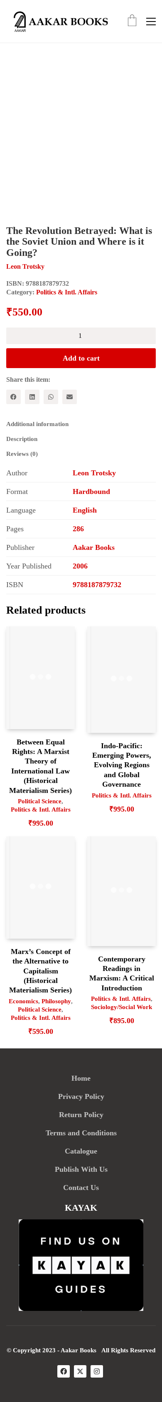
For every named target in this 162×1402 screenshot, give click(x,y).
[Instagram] (97, 1371)
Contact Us (81, 1187)
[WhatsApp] (51, 397)
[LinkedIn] (32, 397)
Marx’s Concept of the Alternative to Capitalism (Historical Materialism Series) (40, 971)
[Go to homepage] (58, 21)
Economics (23, 1001)
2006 (80, 566)
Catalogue (81, 1151)
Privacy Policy (81, 1096)
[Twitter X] (80, 1371)
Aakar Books (94, 547)
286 (78, 529)
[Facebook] (13, 397)
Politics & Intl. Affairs (66, 292)
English (85, 510)
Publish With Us (81, 1169)
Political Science (39, 801)
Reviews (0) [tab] (22, 453)
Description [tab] (21, 439)
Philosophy (56, 1001)
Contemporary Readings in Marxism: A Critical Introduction (121, 973)
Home (81, 1078)
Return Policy (81, 1115)
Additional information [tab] (37, 424)
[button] (151, 21)
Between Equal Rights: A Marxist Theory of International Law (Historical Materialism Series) (40, 766)
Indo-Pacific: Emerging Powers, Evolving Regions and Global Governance (121, 765)
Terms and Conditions (81, 1133)
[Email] (69, 397)
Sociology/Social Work (121, 1007)
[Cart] (132, 21)
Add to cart (81, 358)
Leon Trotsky (94, 473)
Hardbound (91, 491)
